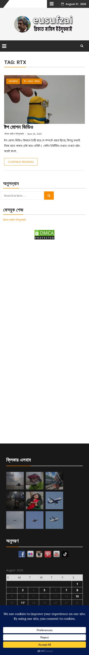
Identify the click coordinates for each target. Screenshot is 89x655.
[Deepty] (34, 500)
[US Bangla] (54, 520)
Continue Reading (21, 162)
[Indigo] (54, 500)
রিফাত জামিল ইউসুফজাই (14, 133)
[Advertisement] (44, 291)
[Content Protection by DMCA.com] (44, 234)
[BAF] (15, 520)
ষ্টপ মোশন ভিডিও (18, 127)
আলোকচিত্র (13, 81)
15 (77, 596)
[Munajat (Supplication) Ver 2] (54, 480)
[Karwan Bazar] (15, 500)
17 (22, 603)
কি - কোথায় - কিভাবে (32, 81)
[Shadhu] (34, 480)
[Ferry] (15, 480)
